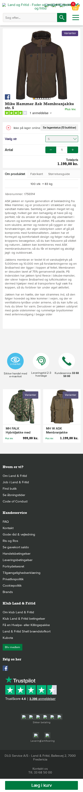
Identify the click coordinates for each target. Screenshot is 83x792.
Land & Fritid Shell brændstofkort (26, 631)
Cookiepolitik (12, 585)
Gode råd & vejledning (19, 534)
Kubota (8, 638)
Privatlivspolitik (13, 579)
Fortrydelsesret (13, 566)
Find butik (10, 489)
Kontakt (8, 528)
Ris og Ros (10, 541)
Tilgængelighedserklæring (22, 573)
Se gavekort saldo (16, 547)
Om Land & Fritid (15, 476)
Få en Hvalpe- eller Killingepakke (26, 625)
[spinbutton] (62, 150)
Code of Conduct (15, 501)
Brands (8, 592)
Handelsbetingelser (17, 554)
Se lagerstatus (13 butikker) (59, 127)
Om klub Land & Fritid (18, 612)
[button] (72, 150)
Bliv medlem (12, 647)
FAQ (6, 522)
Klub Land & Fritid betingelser (24, 619)
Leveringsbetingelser (18, 560)
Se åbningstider (14, 495)
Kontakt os (40, 769)
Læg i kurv (41, 785)
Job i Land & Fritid (16, 482)
